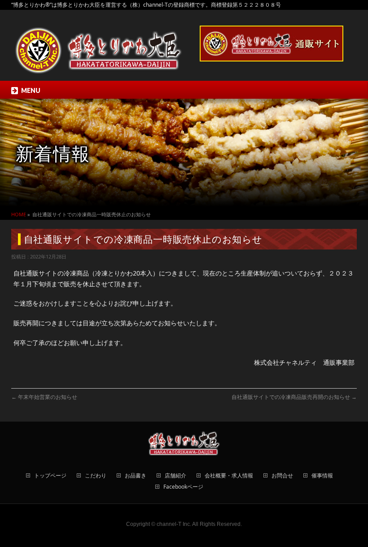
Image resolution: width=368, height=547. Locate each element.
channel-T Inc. (174, 524)
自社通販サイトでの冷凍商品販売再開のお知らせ (294, 397)
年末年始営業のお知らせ (44, 397)
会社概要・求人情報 (229, 476)
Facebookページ (183, 487)
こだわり (95, 476)
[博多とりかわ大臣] (98, 64)
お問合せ (282, 476)
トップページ (50, 476)
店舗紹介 (175, 476)
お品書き (135, 476)
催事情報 (322, 476)
